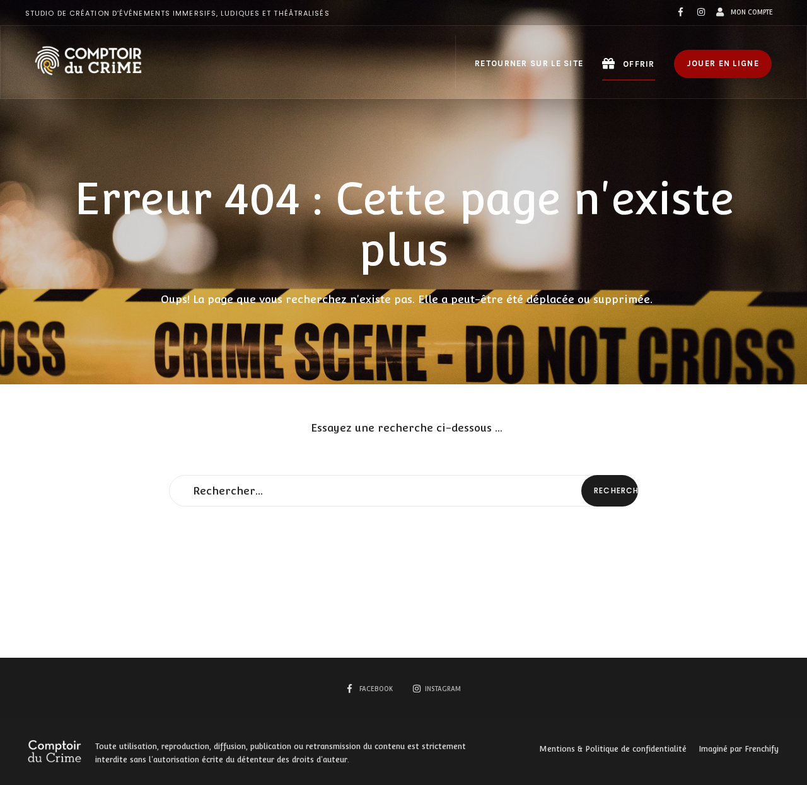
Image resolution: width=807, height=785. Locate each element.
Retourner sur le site (529, 63)
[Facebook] (681, 12)
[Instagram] (700, 12)
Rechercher (616, 490)
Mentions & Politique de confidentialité (613, 748)
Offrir (637, 64)
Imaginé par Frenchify (739, 748)
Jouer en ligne (723, 63)
